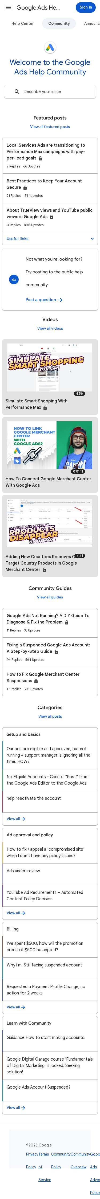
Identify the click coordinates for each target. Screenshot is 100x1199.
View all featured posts (50, 127)
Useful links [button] (17, 238)
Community (59, 23)
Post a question (41, 299)
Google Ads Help (38, 7)
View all (13, 819)
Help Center (22, 23)
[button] (8, 7)
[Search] (17, 91)
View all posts (50, 716)
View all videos (50, 328)
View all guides (50, 597)
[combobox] (50, 91)
